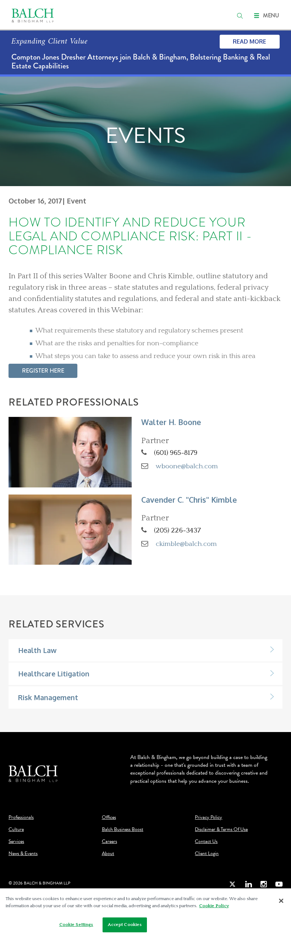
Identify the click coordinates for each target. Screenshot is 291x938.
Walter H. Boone (171, 422)
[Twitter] (232, 884)
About (108, 853)
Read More (249, 41)
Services (16, 841)
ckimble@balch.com (186, 544)
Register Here (43, 371)
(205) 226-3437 (177, 530)
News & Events (23, 853)
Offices (109, 817)
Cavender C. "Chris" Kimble (189, 499)
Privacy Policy (208, 817)
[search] (240, 16)
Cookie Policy (214, 905)
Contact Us (206, 841)
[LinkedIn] (248, 884)
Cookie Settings (76, 924)
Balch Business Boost (122, 829)
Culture (16, 829)
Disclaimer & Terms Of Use (221, 829)
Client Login (207, 853)
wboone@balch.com (187, 466)
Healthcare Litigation (53, 673)
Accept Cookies (125, 924)
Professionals (21, 817)
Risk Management (48, 697)
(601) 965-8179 (175, 453)
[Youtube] (278, 884)
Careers (109, 841)
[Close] (281, 901)
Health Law (37, 650)
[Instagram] (263, 884)
